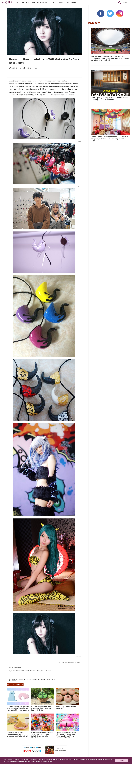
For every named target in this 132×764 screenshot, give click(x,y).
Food (18, 3)
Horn (38, 671)
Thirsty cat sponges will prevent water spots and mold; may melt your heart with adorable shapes (18, 708)
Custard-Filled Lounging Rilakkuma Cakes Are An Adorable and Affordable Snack (17, 734)
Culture (26, 3)
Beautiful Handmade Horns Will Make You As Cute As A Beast (44, 61)
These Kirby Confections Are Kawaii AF (66, 707)
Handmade (26, 671)
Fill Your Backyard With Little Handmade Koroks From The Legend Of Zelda (41, 708)
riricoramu (79, 53)
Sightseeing (42, 3)
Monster (48, 671)
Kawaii (43, 671)
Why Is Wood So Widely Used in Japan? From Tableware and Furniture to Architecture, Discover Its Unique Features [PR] (110, 58)
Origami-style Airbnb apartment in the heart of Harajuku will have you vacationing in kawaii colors (109, 139)
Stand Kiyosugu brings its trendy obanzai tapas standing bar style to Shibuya (109, 99)
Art (33, 3)
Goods (52, 3)
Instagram (119, 13)
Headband (33, 671)
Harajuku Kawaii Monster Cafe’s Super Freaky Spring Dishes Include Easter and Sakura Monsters (42, 735)
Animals (61, 3)
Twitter (110, 13)
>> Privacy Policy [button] (46, 761)
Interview (71, 3)
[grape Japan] (10, 680)
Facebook (100, 13)
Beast (15, 671)
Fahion (20, 671)
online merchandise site (64, 95)
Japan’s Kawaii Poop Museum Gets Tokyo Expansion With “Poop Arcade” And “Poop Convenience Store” (66, 735)
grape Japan (7, 3)
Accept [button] (122, 760)
